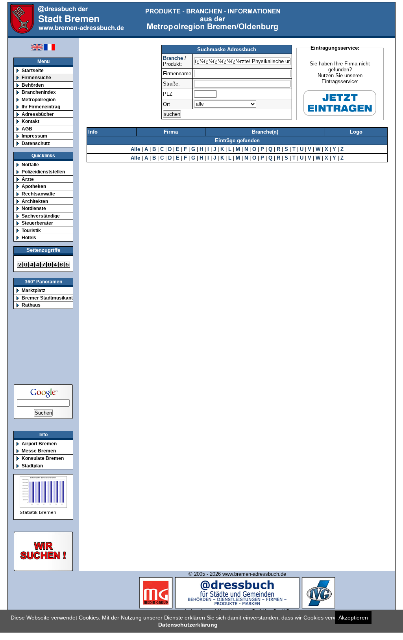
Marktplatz (33, 290)
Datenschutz (36, 143)
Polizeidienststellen (43, 171)
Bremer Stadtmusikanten (50, 297)
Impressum (34, 135)
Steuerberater (37, 222)
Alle (135, 149)
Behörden (33, 84)
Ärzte (28, 179)
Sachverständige (41, 215)
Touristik (31, 230)
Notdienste (34, 208)
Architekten (35, 201)
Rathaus (31, 304)
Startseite (33, 70)
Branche (173, 58)
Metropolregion (38, 99)
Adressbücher (38, 114)
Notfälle (30, 164)
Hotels (29, 237)
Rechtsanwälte (38, 193)
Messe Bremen (39, 450)
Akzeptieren (353, 617)
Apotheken (34, 186)
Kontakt (30, 121)
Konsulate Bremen (43, 458)
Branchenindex (39, 92)
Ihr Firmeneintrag (41, 106)
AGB (27, 128)
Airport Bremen (39, 443)
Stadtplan (32, 465)
